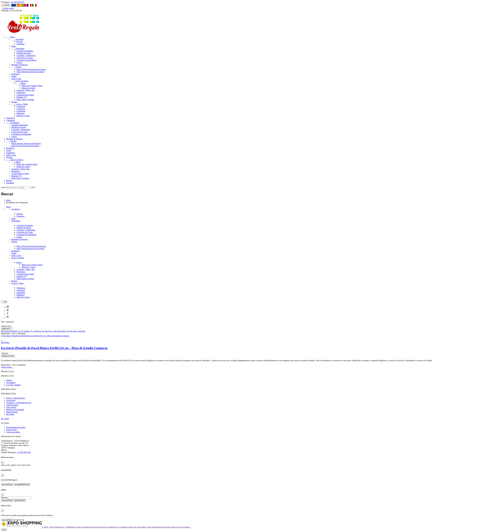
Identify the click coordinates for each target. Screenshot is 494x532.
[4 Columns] (7, 307)
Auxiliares (17, 39)
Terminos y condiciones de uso (18, 403)
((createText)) (20, 500)
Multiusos (20, 113)
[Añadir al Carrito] (2, 340)
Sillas (13, 46)
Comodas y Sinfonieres (25, 55)
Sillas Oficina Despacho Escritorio (30, 72)
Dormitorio (17, 48)
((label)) (4, 497)
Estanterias (20, 92)
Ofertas (9, 380)
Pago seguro (11, 407)
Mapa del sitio (12, 412)
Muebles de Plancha (19, 65)
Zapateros (20, 44)
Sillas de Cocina (23, 116)
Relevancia (7, 329)
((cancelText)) (7, 484)
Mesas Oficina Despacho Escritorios (31, 69)
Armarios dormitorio (24, 51)
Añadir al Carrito (8, 356)
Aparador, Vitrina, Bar (25, 90)
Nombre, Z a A (29, 331)
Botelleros (15, 74)
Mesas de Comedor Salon (32, 86)
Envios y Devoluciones (15, 398)
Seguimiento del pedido (15, 427)
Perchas (19, 42)
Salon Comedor (19, 81)
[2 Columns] (7, 314)
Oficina (16, 67)
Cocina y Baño (19, 104)
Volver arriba (7, 367)
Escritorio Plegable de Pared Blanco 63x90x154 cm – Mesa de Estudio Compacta (54, 348)
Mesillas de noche (23, 53)
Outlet (13, 76)
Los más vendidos (13, 385)
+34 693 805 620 (17, 2)
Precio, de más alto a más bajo (73, 331)
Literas (19, 62)
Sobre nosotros (12, 405)
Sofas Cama (16, 79)
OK (4, 302)
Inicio (10, 37)
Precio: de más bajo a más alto (48, 331)
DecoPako (5, 342)
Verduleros (20, 106)
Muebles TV (21, 97)
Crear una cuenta (13, 432)
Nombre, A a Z (17, 331)
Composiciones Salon (25, 95)
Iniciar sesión (11, 430)
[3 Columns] (7, 311)
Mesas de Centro (28, 88)
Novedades (10, 383)
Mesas (21, 83)
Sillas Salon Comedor (25, 99)
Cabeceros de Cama (24, 58)
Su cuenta (5, 419)
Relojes (14, 102)
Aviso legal (10, 400)
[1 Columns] (7, 317)
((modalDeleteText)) (22, 484)
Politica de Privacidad (15, 410)
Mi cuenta (10, 414)
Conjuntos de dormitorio (26, 60)
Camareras (20, 109)
